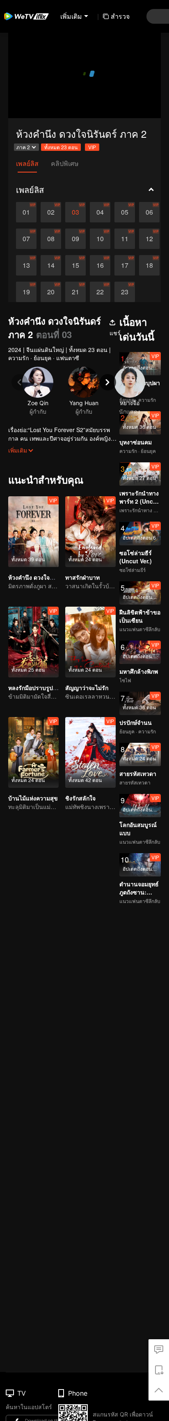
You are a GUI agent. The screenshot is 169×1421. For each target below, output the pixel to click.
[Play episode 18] (149, 265)
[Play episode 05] (124, 212)
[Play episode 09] (75, 239)
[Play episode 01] (26, 212)
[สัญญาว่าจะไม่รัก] (90, 642)
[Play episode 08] (51, 239)
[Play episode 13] (26, 265)
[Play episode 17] (124, 265)
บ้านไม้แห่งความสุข (33, 798)
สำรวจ (120, 16)
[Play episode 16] (100, 265)
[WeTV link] (26, 16)
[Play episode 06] (149, 212)
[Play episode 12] (149, 239)
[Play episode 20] (51, 292)
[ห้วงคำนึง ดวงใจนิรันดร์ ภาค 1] (33, 531)
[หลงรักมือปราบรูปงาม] (33, 642)
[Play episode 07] (26, 239)
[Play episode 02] (51, 212)
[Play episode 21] (75, 292)
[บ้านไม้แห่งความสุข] (33, 752)
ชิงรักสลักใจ (80, 798)
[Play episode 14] (51, 265)
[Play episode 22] (100, 292)
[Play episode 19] (26, 292)
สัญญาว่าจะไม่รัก (86, 688)
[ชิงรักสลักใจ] (90, 752)
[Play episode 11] (124, 239)
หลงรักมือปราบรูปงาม (35, 688)
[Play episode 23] (124, 292)
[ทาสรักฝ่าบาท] (90, 531)
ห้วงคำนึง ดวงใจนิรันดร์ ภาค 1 (46, 577)
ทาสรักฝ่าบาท (82, 577)
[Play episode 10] (100, 239)
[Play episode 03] (75, 212)
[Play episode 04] (100, 212)
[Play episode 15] (75, 265)
